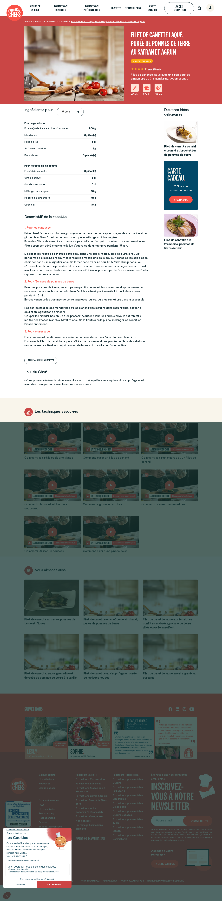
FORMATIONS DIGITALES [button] (60, 8)
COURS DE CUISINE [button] (35, 8)
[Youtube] (191, 709)
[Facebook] (170, 709)
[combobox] (62, 112)
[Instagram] (184, 709)
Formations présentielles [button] (92, 8)
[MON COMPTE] (206, 8)
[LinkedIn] (177, 709)
